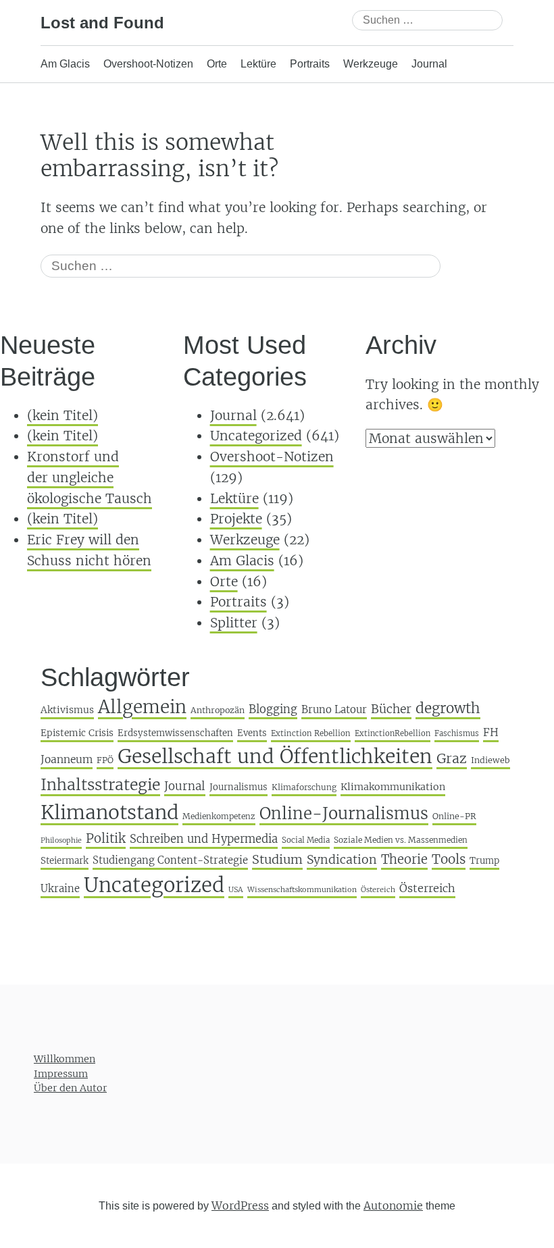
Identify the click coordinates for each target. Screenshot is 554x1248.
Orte (217, 64)
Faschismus (456, 733)
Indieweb (490, 760)
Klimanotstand (109, 812)
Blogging (273, 709)
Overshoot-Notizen (148, 64)
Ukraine (60, 888)
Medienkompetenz (218, 816)
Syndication (342, 859)
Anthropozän (218, 710)
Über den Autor (70, 1088)
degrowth (448, 708)
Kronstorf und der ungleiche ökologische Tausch (89, 477)
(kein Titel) (62, 415)
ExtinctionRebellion (392, 733)
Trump (484, 860)
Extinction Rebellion (311, 733)
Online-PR (454, 816)
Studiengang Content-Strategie (170, 860)
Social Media (306, 840)
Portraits (310, 64)
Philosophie (61, 840)
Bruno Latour (334, 709)
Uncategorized (256, 435)
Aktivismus (67, 710)
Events (252, 733)
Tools (448, 859)
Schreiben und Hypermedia (204, 839)
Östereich (378, 889)
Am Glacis (65, 64)
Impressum (61, 1073)
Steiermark (65, 860)
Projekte (236, 519)
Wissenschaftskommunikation (302, 889)
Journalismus (238, 787)
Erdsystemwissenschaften (175, 733)
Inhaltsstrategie (100, 784)
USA (235, 889)
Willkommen (64, 1059)
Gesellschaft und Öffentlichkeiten (275, 756)
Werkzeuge (370, 64)
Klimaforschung (304, 787)
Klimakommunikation (393, 787)
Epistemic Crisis (77, 733)
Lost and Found (102, 23)
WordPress (240, 1205)
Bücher (391, 709)
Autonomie (393, 1205)
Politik (106, 838)
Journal (429, 64)
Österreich (427, 888)
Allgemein (142, 707)
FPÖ (105, 760)
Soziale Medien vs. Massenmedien (401, 840)
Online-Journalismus (343, 813)
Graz (451, 758)
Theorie (404, 859)
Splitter (233, 623)
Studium (277, 859)
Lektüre (258, 64)
